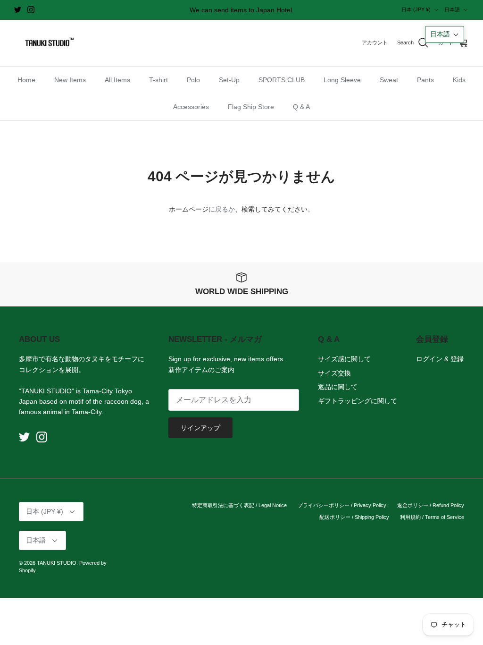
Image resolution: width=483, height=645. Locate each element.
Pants (425, 80)
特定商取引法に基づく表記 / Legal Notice (239, 505)
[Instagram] (30, 9)
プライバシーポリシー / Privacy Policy (342, 505)
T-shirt (158, 80)
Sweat (389, 80)
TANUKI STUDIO (56, 563)
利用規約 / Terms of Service (432, 517)
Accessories (191, 106)
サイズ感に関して (344, 359)
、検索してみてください (271, 209)
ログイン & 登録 (440, 359)
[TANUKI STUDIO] (47, 43)
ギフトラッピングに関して (357, 401)
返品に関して (338, 386)
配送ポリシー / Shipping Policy (354, 517)
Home (26, 80)
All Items (117, 80)
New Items (70, 80)
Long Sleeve (342, 80)
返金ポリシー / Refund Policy (430, 505)
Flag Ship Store (251, 106)
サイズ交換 (334, 373)
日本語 (452, 9)
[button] (444, 34)
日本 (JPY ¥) (416, 9)
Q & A (301, 106)
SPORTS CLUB (281, 80)
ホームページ (188, 209)
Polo (193, 80)
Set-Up (229, 80)
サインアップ (200, 428)
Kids (459, 80)
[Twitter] (17, 9)
